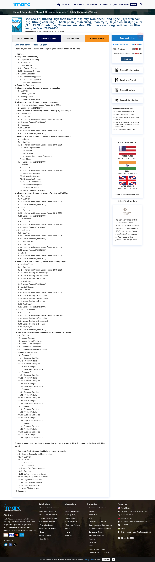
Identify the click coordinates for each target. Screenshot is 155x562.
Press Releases (45, 535)
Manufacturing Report (48, 528)
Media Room (91, 4)
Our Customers (71, 522)
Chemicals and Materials (97, 522)
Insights (113, 4)
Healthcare (93, 539)
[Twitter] (15, 544)
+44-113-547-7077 (127, 525)
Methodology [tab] (73, 38)
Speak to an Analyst (128, 80)
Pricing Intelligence (46, 525)
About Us (104, 4)
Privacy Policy (89, 559)
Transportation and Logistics (99, 553)
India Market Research (48, 511)
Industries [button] (78, 4)
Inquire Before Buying (129, 100)
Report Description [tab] (24, 38)
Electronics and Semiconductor (100, 528)
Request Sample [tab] (97, 38)
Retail (91, 546)
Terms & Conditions (73, 511)
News (68, 532)
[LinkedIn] (5, 544)
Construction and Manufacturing (100, 525)
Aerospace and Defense (97, 508)
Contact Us (124, 4)
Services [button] (66, 4)
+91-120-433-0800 (127, 538)
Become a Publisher (73, 525)
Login (133, 4)
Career (68, 508)
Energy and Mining (95, 532)
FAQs (68, 528)
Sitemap (69, 535)
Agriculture (92, 511)
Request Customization (129, 70)
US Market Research (47, 522)
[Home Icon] (58, 4)
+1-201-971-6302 (126, 515)
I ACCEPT (106, 560)
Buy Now (127, 59)
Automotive (93, 515)
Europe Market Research (49, 518)
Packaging (92, 542)
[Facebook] (10, 544)
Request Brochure (127, 90)
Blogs (42, 532)
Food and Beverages (96, 535)
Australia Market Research (49, 508)
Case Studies (44, 539)
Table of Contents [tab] (48, 38)
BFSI (90, 518)
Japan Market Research (48, 515)
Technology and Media (97, 549)
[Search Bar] (141, 4)
